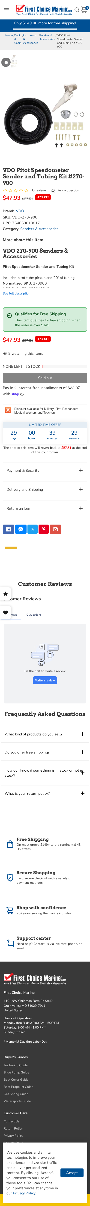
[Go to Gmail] (55, 529)
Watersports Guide (17, 1101)
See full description (16, 293)
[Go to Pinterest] (44, 529)
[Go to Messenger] (21, 529)
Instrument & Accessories (30, 39)
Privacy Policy (13, 1135)
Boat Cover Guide (16, 1079)
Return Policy (13, 1128)
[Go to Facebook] (8, 529)
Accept (72, 1172)
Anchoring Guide (15, 1065)
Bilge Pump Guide (16, 1072)
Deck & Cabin (17, 39)
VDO (20, 211)
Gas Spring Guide (16, 1094)
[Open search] (77, 9)
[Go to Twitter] (32, 529)
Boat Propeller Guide (18, 1087)
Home (9, 35)
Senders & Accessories (47, 37)
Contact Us (11, 1121)
